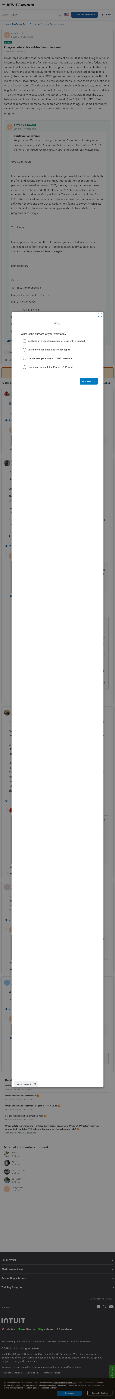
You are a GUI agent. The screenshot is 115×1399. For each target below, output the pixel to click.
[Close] (100, 315)
